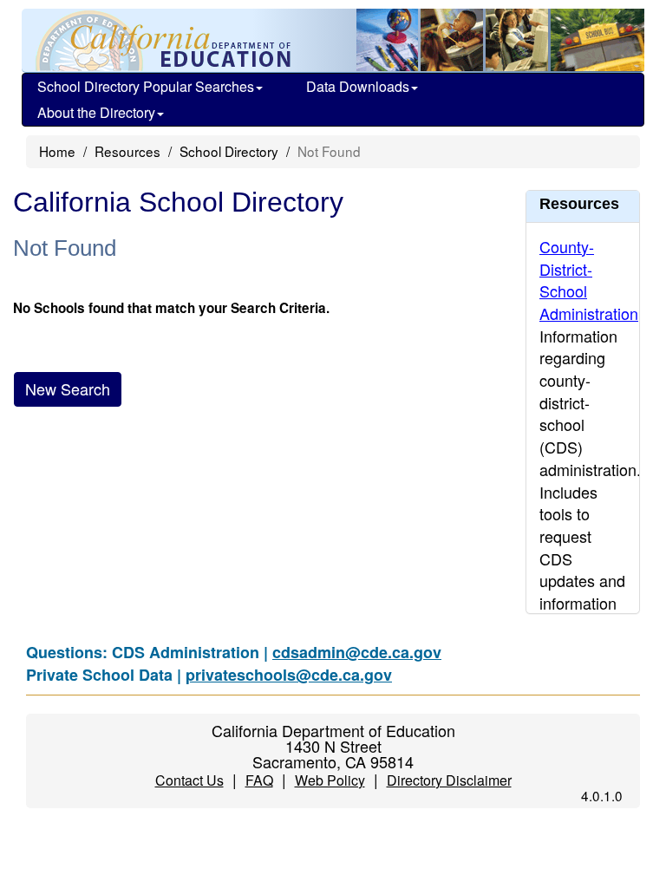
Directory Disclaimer (449, 780)
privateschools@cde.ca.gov (289, 674)
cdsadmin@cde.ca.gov (356, 652)
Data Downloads (357, 86)
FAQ (259, 780)
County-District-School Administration (588, 279)
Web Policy (330, 780)
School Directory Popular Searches (145, 86)
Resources (127, 150)
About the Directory (96, 112)
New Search (67, 388)
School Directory (229, 150)
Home (57, 150)
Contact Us (189, 780)
